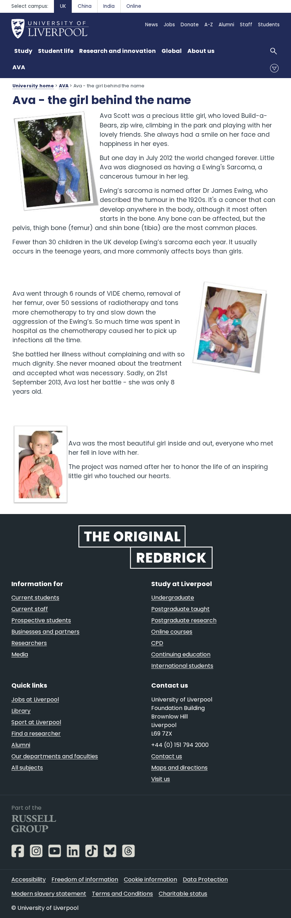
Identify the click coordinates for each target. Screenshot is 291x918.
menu (274, 68)
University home (33, 86)
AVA (18, 67)
